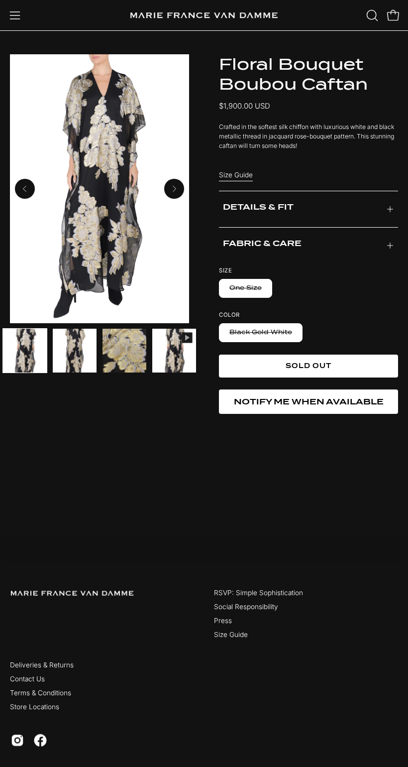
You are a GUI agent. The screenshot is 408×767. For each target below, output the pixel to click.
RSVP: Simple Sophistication (258, 593)
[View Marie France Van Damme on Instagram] (17, 740)
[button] (371, 15)
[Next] (174, 189)
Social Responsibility (246, 607)
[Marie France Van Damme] (204, 15)
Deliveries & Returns (42, 665)
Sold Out (309, 366)
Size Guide (236, 175)
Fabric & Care (262, 243)
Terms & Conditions (40, 693)
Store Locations (34, 707)
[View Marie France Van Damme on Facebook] (40, 740)
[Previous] (25, 189)
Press (223, 621)
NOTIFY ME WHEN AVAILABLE (309, 401)
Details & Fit (258, 207)
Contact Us (27, 679)
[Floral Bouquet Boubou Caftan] (24, 350)
